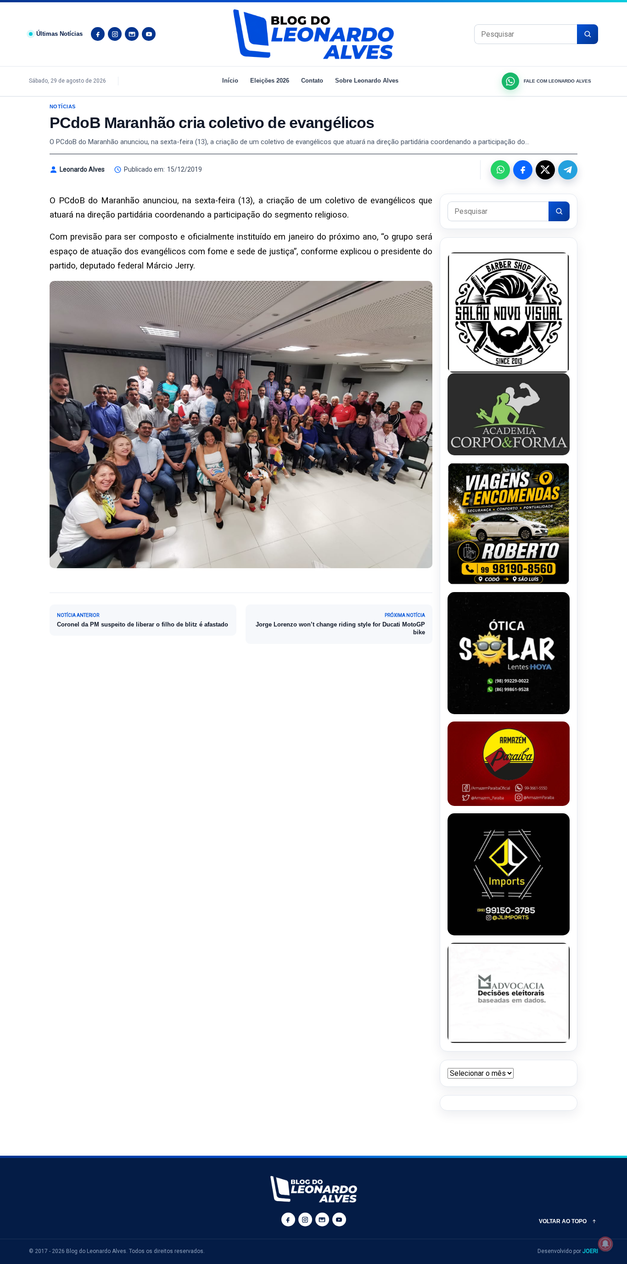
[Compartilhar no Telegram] (567, 169)
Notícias (63, 106)
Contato (312, 80)
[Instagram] (115, 34)
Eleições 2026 (269, 80)
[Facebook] (98, 34)
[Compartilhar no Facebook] (522, 169)
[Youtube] (149, 34)
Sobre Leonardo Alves (366, 80)
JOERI (590, 1251)
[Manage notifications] (605, 1243)
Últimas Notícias (59, 33)
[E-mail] (132, 34)
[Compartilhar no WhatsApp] (500, 169)
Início (230, 80)
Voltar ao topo (563, 1221)
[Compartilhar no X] (545, 169)
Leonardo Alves (82, 169)
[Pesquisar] (587, 34)
